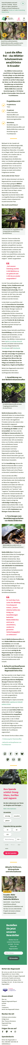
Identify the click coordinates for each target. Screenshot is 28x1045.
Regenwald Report (9, 1001)
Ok (23, 3)
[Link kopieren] (5, 753)
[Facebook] (3, 1032)
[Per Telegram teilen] (16, 753)
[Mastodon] (7, 1032)
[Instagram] (15, 1032)
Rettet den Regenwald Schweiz (10, 1009)
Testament (5, 1025)
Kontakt (4, 1003)
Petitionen (9, 1017)
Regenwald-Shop (6, 1023)
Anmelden (14, 958)
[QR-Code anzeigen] (19, 759)
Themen (9, 1021)
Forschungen (6, 348)
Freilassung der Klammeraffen (12, 739)
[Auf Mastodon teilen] (7, 759)
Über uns (4, 999)
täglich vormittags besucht (13, 341)
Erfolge (5, 1019)
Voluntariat (16, 348)
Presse (4, 1005)
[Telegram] (11, 1032)
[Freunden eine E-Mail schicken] (13, 759)
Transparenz (5, 1007)
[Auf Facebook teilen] (10, 753)
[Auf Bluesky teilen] (22, 753)
